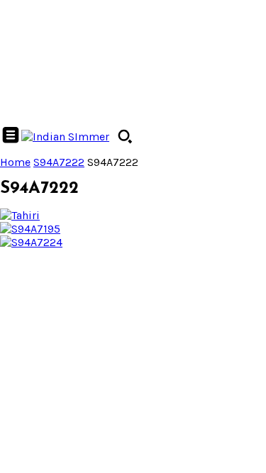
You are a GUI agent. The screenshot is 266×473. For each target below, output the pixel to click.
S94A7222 (58, 162)
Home (15, 162)
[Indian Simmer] (65, 136)
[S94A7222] (20, 215)
